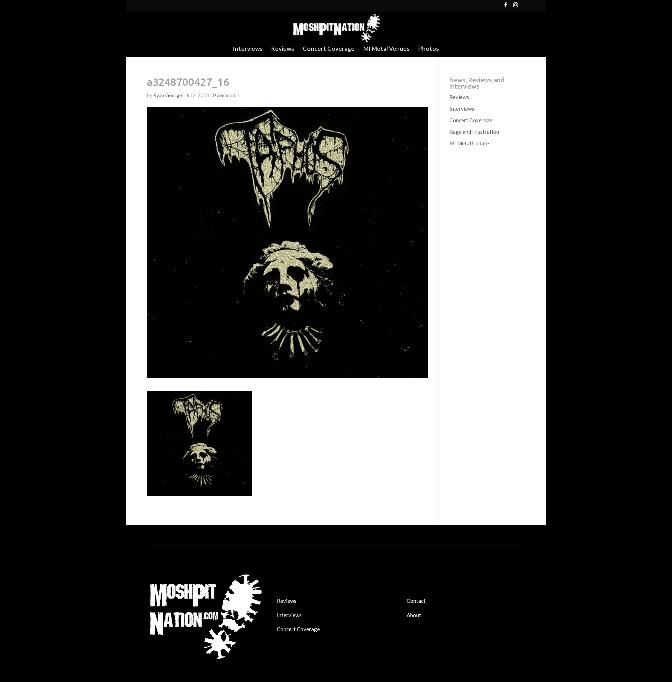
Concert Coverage (329, 49)
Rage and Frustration (474, 132)
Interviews (247, 49)
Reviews (282, 49)
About (414, 615)
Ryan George (167, 95)
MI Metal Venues (386, 49)
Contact (416, 601)
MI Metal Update (469, 143)
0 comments (226, 95)
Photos (428, 49)
